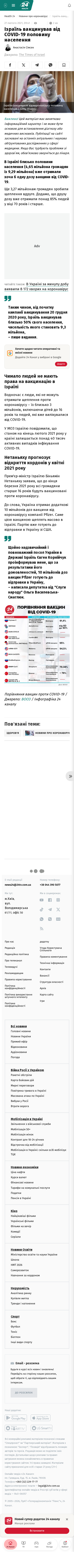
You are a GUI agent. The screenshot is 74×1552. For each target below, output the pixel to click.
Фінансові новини (22, 1182)
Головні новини (21, 1031)
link (41, 900)
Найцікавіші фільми (23, 1216)
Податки (16, 1193)
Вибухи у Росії (19, 1101)
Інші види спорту (21, 1342)
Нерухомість (20, 1288)
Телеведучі (11, 967)
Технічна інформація (52, 963)
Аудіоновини (19, 1052)
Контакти (45, 969)
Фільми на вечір (21, 1226)
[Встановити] (37, 1525)
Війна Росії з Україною (27, 1070)
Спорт (15, 1316)
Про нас (9, 942)
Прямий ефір (19, 1041)
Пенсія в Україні (21, 1198)
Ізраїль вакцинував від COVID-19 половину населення (61, 16)
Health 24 (10, 16)
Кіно (14, 1211)
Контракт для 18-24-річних (27, 1139)
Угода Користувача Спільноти (51, 949)
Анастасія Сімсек (23, 47)
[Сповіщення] (69, 5)
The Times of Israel (32, 55)
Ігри (42, 1001)
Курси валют (19, 1177)
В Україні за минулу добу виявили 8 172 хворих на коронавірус (36, 286)
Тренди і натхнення (23, 1303)
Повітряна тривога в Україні (28, 1090)
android (16, 1418)
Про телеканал (13, 960)
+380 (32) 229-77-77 (27, 1481)
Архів (43, 988)
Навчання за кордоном (25, 1275)
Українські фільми (22, 1221)
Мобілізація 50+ (20, 1129)
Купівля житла (20, 1298)
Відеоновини (19, 1047)
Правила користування (18, 979)
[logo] (24, 5)
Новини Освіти (21, 1249)
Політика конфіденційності (15, 987)
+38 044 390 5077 (50, 884)
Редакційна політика (17, 954)
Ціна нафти (18, 1172)
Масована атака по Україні (27, 1096)
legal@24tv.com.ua (49, 1486)
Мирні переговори (22, 1085)
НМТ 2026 (16, 1265)
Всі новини (19, 1026)
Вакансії (44, 976)
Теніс (14, 1331)
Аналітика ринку (21, 1293)
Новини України (21, 1036)
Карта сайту (47, 994)
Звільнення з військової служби (31, 1124)
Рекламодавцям (14, 973)
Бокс (14, 1321)
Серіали (16, 1236)
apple (42, 1418)
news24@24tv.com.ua (18, 884)
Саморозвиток (20, 1270)
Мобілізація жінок (22, 1134)
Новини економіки (24, 1167)
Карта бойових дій (22, 1080)
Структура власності (51, 982)
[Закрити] (67, 1519)
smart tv (16, 1428)
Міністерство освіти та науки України (34, 1254)
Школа (15, 1260)
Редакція (10, 948)
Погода (15, 1057)
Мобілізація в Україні (27, 1119)
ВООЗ (25, 699)
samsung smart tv (42, 1428)
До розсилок (24, 1392)
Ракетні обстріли (21, 1075)
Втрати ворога (20, 1106)
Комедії (15, 1231)
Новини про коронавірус (33, 16)
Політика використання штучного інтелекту (18, 995)
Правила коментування (53, 957)
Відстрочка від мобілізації (27, 1145)
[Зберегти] (63, 65)
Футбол (15, 1326)
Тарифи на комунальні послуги (30, 1187)
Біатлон (15, 1337)
